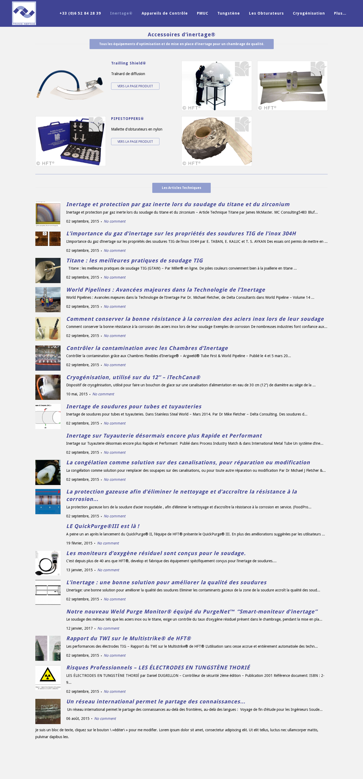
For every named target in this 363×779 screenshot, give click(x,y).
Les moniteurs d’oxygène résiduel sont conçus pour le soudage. (156, 553)
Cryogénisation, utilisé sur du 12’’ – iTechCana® (133, 377)
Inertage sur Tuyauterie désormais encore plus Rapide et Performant (164, 435)
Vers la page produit (135, 86)
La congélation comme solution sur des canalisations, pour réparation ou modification (188, 462)
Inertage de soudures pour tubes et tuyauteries (133, 406)
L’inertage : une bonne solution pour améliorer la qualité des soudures (166, 582)
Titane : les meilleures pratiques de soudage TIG (134, 260)
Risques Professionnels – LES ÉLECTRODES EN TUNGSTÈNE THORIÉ (158, 667)
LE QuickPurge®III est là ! (102, 526)
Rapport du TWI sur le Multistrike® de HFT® (128, 638)
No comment (114, 221)
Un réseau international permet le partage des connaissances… (156, 701)
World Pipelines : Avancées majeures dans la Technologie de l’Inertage (165, 290)
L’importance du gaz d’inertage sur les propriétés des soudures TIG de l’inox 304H (181, 233)
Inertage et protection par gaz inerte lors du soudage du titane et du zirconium (178, 204)
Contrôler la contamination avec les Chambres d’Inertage (147, 348)
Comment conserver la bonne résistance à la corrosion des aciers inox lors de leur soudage (195, 319)
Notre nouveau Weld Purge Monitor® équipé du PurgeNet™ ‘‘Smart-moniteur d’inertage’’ (191, 611)
